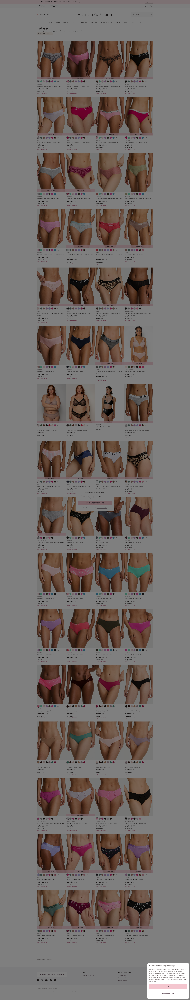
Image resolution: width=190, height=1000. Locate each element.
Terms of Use (182, 979)
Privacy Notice (170, 979)
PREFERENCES (168, 993)
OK (168, 986)
